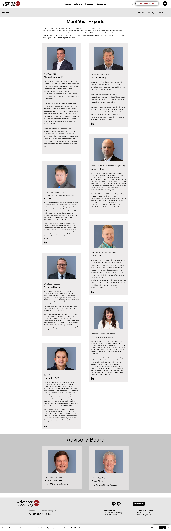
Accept (162, 528)
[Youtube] (114, 504)
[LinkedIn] (45, 242)
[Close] (168, 527)
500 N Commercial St (144, 512)
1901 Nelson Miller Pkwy (113, 512)
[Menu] (165, 3)
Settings (153, 528)
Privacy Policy (78, 528)
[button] (68, 4)
